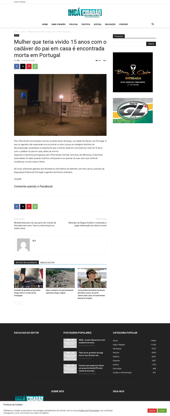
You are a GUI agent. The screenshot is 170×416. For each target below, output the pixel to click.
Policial (73, 24)
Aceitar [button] (162, 410)
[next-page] (20, 303)
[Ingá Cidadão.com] (85, 13)
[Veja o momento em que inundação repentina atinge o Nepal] (60, 278)
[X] (23, 66)
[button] (153, 24)
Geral (23, 31)
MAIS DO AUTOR (47, 263)
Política (86, 24)
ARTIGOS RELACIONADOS (26, 263)
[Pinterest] (29, 66)
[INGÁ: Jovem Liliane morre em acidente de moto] (70, 343)
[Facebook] (16, 66)
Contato (123, 24)
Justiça (97, 24)
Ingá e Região (58, 24)
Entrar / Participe (20, 2)
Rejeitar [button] (152, 410)
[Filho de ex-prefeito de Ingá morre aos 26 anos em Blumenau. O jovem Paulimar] (70, 356)
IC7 (18, 60)
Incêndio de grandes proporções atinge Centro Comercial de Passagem (27, 293)
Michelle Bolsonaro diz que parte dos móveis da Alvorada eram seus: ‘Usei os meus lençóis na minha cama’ (35, 226)
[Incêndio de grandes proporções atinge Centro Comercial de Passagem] (28, 278)
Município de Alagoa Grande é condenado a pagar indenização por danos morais (88, 224)
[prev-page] (15, 303)
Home (45, 24)
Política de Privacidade (89, 410)
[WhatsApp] (35, 66)
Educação (110, 24)
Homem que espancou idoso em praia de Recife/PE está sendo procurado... (91, 368)
